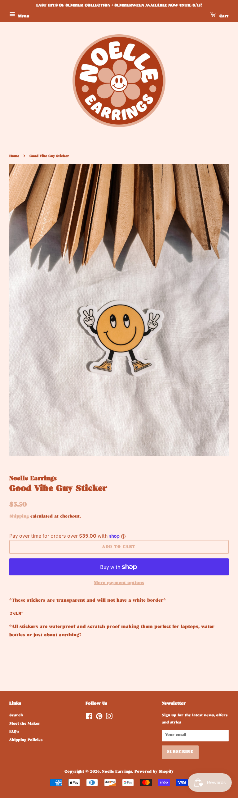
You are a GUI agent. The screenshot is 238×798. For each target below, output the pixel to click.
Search (16, 716)
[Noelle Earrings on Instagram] (109, 718)
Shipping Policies (25, 740)
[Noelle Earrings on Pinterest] (99, 718)
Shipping (19, 516)
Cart (223, 16)
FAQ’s (14, 732)
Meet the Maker (24, 724)
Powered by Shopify (154, 772)
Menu (23, 16)
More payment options (119, 583)
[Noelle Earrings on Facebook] (89, 718)
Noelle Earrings (117, 772)
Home (14, 156)
